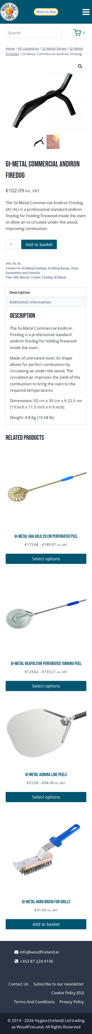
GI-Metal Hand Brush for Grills (46, 902)
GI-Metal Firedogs (34, 268)
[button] (80, 66)
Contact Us (18, 984)
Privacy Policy (71, 1001)
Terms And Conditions (34, 1001)
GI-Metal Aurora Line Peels (46, 775)
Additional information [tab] (30, 302)
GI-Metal (60, 277)
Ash (16, 277)
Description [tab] (19, 292)
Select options (46, 559)
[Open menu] (86, 11)
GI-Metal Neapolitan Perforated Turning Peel (46, 663)
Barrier (25, 277)
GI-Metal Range (59, 268)
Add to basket (39, 244)
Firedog (47, 277)
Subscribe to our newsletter (58, 984)
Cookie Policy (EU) (67, 992)
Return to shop (46, 12)
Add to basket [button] (46, 924)
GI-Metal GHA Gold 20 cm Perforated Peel (46, 536)
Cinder (36, 277)
